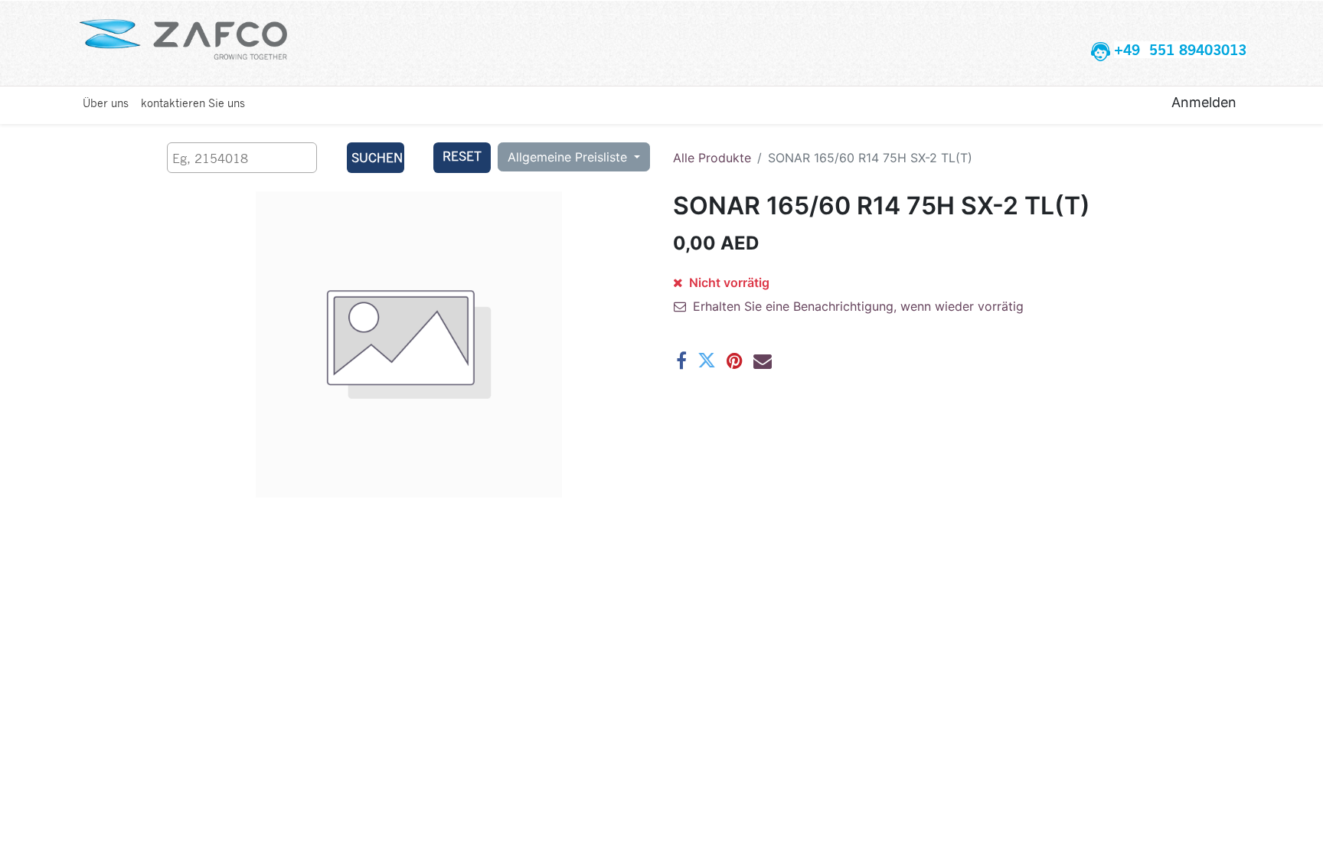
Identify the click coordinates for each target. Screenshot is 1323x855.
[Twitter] (706, 360)
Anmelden (1203, 102)
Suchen (377, 157)
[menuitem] (106, 102)
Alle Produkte (712, 157)
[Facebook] (681, 360)
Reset (462, 156)
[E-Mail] (762, 360)
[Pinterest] (735, 360)
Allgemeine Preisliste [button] (569, 157)
